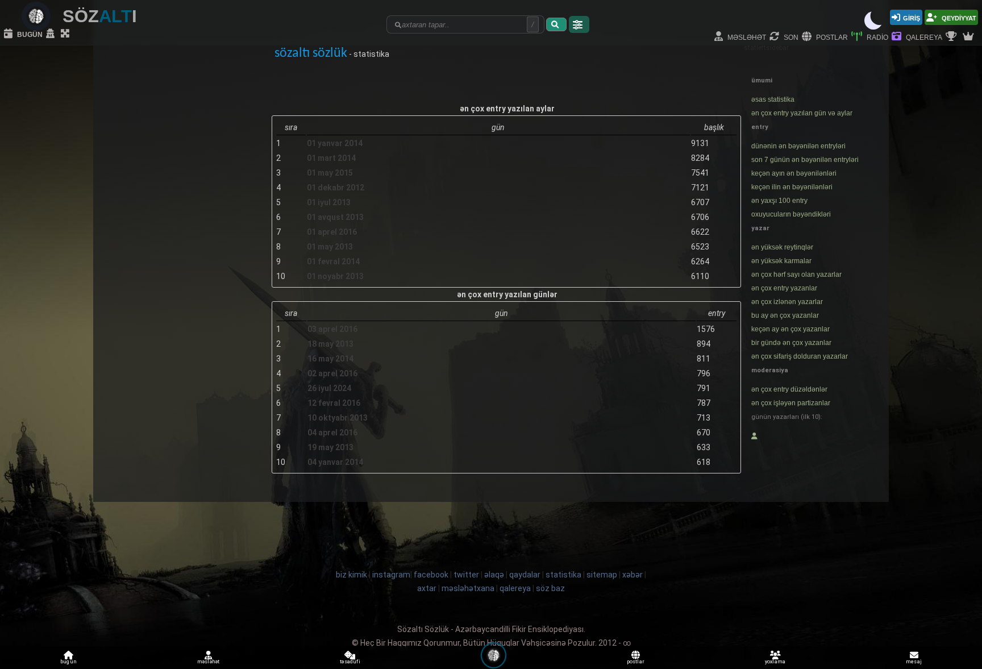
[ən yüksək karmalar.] (969, 37)
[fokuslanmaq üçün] (66, 34)
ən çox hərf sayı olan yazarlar (796, 275)
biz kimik (352, 574)
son (790, 36)
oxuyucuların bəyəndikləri (791, 214)
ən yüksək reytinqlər (782, 247)
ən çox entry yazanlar (784, 288)
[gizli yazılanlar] (51, 34)
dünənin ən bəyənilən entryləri (798, 146)
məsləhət (746, 36)
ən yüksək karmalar (781, 261)
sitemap (601, 574)
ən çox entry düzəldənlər (789, 389)
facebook (431, 574)
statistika (563, 574)
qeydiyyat (958, 17)
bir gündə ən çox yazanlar (791, 343)
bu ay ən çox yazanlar (785, 315)
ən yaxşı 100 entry (779, 201)
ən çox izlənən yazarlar (787, 302)
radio (876, 36)
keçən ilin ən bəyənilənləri (792, 187)
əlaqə (494, 574)
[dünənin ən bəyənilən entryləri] (952, 37)
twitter (466, 574)
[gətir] (556, 24)
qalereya (923, 36)
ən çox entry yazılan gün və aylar (801, 113)
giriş (911, 17)
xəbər (632, 574)
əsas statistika (772, 99)
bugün (29, 33)
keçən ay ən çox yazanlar (790, 329)
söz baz (550, 588)
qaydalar (524, 574)
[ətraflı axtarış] (579, 24)
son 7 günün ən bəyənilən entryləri (805, 160)
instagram (391, 574)
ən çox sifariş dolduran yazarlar (799, 356)
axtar (426, 588)
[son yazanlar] (754, 436)
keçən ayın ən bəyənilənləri (794, 173)
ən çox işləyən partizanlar (790, 403)
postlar (831, 36)
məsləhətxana (468, 588)
